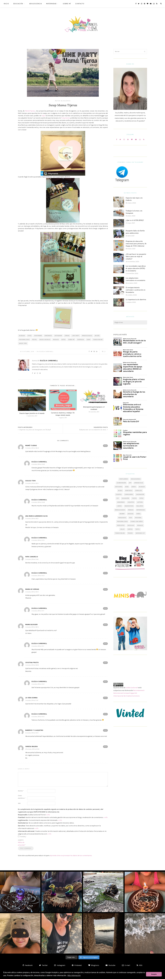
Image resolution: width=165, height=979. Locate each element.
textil (137, 529)
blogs (120, 490)
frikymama (38, 335)
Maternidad (51, 3)
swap (88, 339)
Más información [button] (74, 975)
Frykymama (65, 118)
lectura (140, 502)
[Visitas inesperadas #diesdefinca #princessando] (103, 892)
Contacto (79, 3)
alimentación (121, 483)
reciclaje (131, 525)
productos (121, 525)
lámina (67, 335)
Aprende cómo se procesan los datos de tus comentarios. (71, 855)
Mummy (122, 513)
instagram (58, 335)
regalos (56, 339)
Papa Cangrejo (31, 557)
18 (103, 351)
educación (125, 498)
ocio (130, 517)
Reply (105, 445)
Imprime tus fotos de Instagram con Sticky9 (35, 430)
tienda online (98, 339)
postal (34, 339)
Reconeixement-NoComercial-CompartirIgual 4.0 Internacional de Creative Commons (129, 693)
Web (19, 803)
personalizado (24, 339)
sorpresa (80, 339)
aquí (44, 116)
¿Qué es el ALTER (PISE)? (135, 220)
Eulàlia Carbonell (46, 351)
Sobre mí (67, 3)
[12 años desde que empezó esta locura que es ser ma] (62, 892)
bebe (127, 486)
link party (75, 335)
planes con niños (137, 521)
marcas (130, 510)
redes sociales (45, 339)
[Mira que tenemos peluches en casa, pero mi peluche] (20, 933)
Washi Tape (23, 343)
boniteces (128, 490)
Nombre (21, 791)
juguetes (131, 502)
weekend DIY (140, 533)
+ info (48, 815)
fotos (30, 335)
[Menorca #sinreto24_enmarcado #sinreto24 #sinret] (103, 933)
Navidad (130, 513)
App (130, 483)
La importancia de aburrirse (136, 299)
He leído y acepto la (22, 841)
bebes (134, 486)
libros (119, 506)
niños (138, 513)
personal (138, 517)
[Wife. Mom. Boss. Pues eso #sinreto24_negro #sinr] (62, 933)
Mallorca (139, 506)
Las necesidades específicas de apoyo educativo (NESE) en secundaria (136, 268)
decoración (140, 494)
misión (97, 335)
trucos (130, 533)
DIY (118, 498)
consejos (138, 490)
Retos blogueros (63, 101)
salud (122, 529)
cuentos (119, 494)
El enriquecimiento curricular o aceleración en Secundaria (135, 290)
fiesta (134, 498)
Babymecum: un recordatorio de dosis (93, 430)
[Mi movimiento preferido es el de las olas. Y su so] (145, 933)
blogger (22, 335)
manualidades (87, 335)
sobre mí (71, 339)
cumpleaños (129, 494)
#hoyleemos (124, 479)
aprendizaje (138, 483)
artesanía (118, 486)
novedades (122, 517)
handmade (48, 335)
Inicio (6, 3)
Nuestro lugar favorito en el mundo (31, 413)
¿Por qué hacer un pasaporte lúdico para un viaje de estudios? (136, 256)
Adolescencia (35, 3)
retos (64, 339)
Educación (18, 3)
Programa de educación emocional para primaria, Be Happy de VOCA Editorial (136, 243)
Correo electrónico (21, 797)
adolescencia (135, 479)
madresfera (129, 506)
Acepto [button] (154, 974)
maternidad (140, 510)
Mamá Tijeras (30, 111)
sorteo (130, 529)
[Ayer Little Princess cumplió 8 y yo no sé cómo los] (145, 892)
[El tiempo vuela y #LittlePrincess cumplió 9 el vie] (20, 892)
